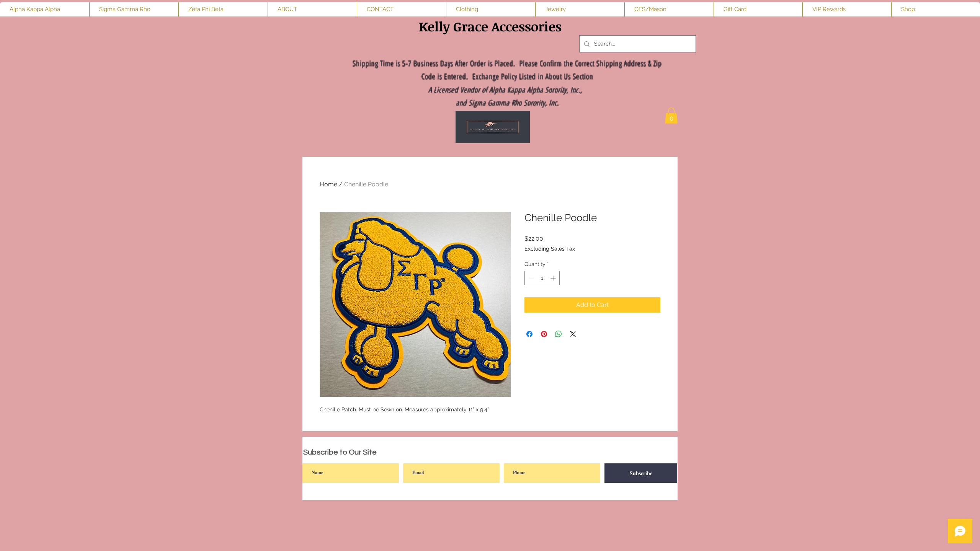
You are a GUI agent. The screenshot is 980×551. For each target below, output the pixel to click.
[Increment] (554, 278)
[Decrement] (530, 278)
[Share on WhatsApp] (558, 334)
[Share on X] (573, 334)
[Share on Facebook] (529, 334)
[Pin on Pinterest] (544, 334)
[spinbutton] (542, 278)
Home (328, 184)
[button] (671, 116)
